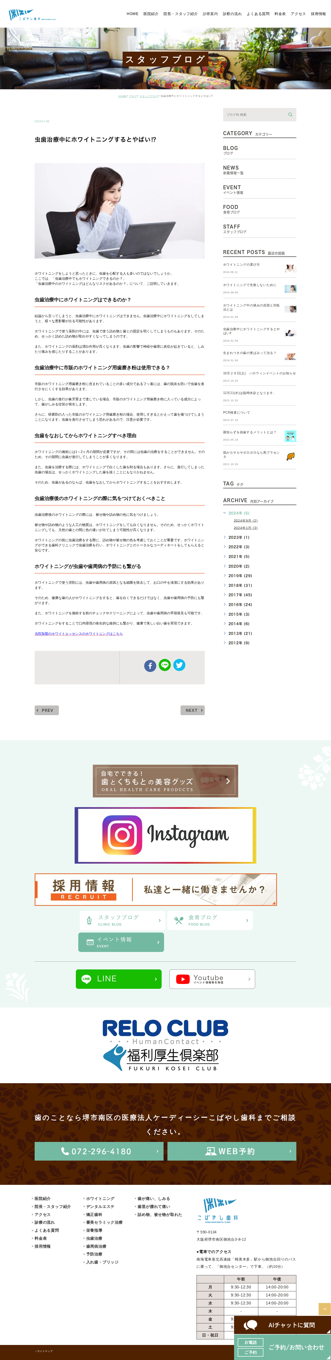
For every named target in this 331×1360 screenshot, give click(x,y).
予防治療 (94, 1254)
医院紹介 (43, 1198)
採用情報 (43, 1246)
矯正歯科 (94, 1215)
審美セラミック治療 (104, 1222)
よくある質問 (47, 1230)
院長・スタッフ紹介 (53, 1206)
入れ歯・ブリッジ (102, 1262)
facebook (150, 666)
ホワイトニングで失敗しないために (250, 285)
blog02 (48, 111)
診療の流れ (45, 1222)
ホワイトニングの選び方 (241, 264)
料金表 (41, 1238)
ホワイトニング (100, 1198)
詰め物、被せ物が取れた (160, 1215)
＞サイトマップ (44, 1351)
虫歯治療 (94, 1238)
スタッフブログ (149, 96)
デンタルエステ (100, 1206)
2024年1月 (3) (246, 528)
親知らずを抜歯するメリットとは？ (250, 432)
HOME (122, 96)
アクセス (43, 1215)
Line (165, 665)
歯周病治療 (96, 1246)
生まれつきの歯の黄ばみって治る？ (250, 353)
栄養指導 (94, 1230)
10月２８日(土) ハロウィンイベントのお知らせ (259, 373)
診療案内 (210, 14)
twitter (179, 665)
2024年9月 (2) (246, 520)
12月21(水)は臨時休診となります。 (249, 393)
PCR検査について (236, 412)
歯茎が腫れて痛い (154, 1206)
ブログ (133, 96)
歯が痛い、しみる (154, 1198)
